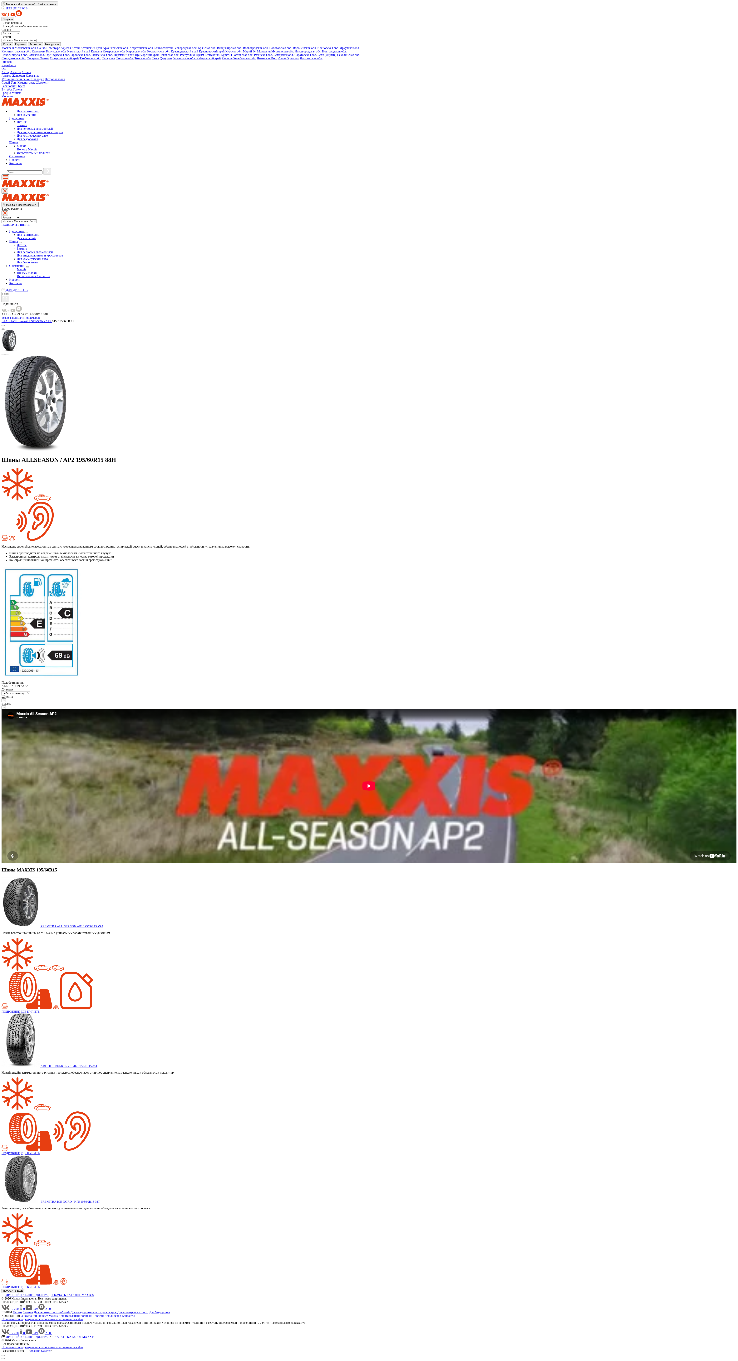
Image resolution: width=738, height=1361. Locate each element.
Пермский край (124, 54)
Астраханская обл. (141, 48)
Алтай (75, 48)
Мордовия (264, 51)
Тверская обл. (125, 58)
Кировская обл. (136, 51)
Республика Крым (192, 54)
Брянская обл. (207, 48)
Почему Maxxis (27, 149)
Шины (13, 142)
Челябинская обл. (244, 58)
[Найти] (47, 171)
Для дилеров (113, 1315)
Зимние (22, 125)
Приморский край (147, 54)
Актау (5, 72)
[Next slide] (6, 354)
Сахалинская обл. (348, 54)
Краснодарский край (184, 51)
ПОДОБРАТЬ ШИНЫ (16, 224)
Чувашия (293, 58)
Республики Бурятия (218, 54)
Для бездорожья (27, 139)
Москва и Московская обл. (19, 48)
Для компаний (26, 114)
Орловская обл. (81, 54)
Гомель (17, 89)
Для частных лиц (28, 111)
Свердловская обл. (14, 58)
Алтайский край (91, 48)
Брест (21, 86)
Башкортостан (163, 48)
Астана (26, 72)
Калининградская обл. (16, 51)
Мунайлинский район (16, 79)
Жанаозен (18, 75)
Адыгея (66, 48)
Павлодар (37, 79)
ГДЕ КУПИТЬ (30, 1011)
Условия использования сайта (63, 1319)
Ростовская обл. (243, 54)
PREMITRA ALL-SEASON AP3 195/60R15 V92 (72, 926)
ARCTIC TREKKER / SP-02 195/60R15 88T (69, 1066)
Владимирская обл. (229, 48)
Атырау (6, 75)
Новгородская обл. (334, 51)
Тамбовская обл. (90, 58)
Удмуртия (166, 58)
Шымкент (42, 82)
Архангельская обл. (116, 48)
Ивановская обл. (328, 48)
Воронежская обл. (305, 48)
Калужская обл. (56, 51)
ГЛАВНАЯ (9, 321)
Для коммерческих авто (32, 135)
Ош (4, 68)
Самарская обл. (284, 54)
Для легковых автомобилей (35, 128)
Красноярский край (212, 51)
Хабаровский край (208, 58)
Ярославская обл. (311, 58)
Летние (22, 121)
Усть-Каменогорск (23, 82)
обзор (5, 317)
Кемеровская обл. (114, 51)
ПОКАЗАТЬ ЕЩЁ (13, 1290)
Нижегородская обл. (308, 51)
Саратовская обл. (305, 54)
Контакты (15, 163)
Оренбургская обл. (58, 54)
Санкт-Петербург (48, 48)
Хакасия (227, 58)
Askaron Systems (40, 1350)
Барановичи (9, 86)
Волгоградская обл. (255, 48)
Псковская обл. (169, 54)
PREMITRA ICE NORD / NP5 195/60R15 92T (70, 1201)
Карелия (96, 51)
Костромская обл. (158, 51)
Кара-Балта (9, 65)
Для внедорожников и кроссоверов (40, 132)
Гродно (7, 93)
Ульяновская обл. (184, 58)
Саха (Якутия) (327, 54)
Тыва (155, 58)
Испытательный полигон (33, 152)
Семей (6, 82)
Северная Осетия (38, 58)
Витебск (7, 89)
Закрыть (8, 19)
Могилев (7, 96)
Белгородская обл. (185, 48)
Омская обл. (37, 54)
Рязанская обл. (263, 54)
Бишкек (7, 61)
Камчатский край (78, 51)
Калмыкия (38, 51)
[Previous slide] (3, 354)
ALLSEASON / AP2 (38, 321)
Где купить (16, 118)
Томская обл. (143, 58)
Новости (15, 159)
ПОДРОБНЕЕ (11, 1011)
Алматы (15, 72)
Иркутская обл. (350, 48)
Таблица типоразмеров (25, 317)
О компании (17, 156)
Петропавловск (55, 79)
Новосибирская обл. (15, 54)
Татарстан (108, 58)
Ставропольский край (64, 58)
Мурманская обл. (282, 51)
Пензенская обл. (102, 54)
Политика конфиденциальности (23, 1319)
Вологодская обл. (280, 48)
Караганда (32, 75)
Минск (16, 93)
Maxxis (21, 146)
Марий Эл (249, 51)
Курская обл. (233, 51)
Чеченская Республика (272, 58)
